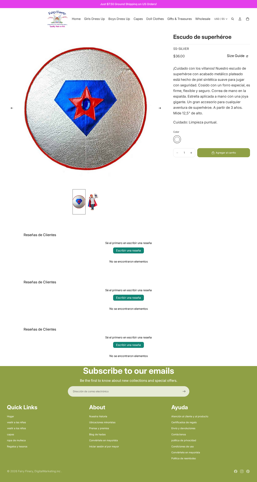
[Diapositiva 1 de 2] (79, 202)
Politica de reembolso (183, 458)
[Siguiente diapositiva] (161, 108)
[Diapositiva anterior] (11, 108)
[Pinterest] (248, 471)
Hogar (10, 416)
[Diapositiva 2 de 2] (93, 202)
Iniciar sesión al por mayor (104, 446)
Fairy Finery (25, 471)
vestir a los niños (16, 428)
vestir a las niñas (16, 422)
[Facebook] (236, 471)
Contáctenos (178, 434)
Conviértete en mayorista (103, 440)
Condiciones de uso (182, 446)
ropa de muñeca (16, 440)
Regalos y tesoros (17, 446)
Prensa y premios (99, 428)
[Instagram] (242, 471)
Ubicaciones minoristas (102, 422)
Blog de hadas (97, 434)
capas (10, 434)
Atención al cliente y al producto (189, 416)
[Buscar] (232, 19)
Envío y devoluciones (183, 428)
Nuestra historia (98, 416)
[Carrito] (247, 19)
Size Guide (236, 56)
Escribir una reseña (128, 250)
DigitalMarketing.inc (47, 471)
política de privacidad (183, 440)
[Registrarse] (184, 391)
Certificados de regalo (184, 422)
